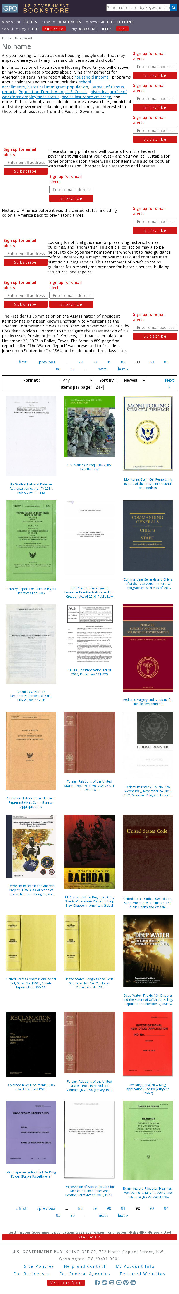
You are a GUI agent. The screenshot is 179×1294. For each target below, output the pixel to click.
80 (94, 362)
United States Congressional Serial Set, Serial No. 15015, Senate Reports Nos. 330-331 (31, 983)
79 (80, 362)
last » (123, 369)
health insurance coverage (86, 96)
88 (80, 1208)
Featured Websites (142, 1273)
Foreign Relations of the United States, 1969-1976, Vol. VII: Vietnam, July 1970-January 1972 (89, 1085)
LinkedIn (133, 1282)
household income (91, 77)
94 (166, 1208)
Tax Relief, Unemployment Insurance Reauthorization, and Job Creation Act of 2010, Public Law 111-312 (89, 592)
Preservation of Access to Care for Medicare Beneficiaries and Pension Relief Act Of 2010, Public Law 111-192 (89, 1191)
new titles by (33, 29)
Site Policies (39, 1266)
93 (152, 1208)
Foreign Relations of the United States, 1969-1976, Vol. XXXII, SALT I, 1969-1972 (89, 785)
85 (166, 362)
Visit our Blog (66, 1282)
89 (94, 1208)
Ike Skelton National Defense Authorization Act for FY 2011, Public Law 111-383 (31, 488)
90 (109, 1208)
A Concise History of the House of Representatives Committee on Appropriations (31, 802)
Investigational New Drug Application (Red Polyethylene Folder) (147, 1089)
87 (72, 369)
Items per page (75, 387)
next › (103, 369)
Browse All (19, 22)
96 (72, 1215)
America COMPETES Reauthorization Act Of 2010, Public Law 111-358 (31, 696)
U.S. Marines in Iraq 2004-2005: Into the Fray (89, 467)
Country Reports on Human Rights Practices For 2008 (31, 591)
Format (31, 380)
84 (152, 362)
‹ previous (46, 362)
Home (7, 38)
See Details (89, 1237)
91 (123, 1208)
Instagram (111, 1282)
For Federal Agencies (84, 1273)
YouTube (119, 1282)
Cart (122, 29)
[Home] (37, 11)
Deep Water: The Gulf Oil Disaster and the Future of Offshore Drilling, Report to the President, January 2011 (148, 999)
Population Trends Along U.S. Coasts (53, 91)
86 (58, 369)
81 (109, 362)
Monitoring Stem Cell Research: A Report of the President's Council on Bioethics (148, 483)
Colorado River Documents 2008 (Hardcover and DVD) (31, 1087)
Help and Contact (85, 1266)
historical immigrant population (57, 87)
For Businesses (32, 1273)
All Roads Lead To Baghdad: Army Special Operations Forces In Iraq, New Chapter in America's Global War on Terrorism (89, 901)
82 (123, 362)
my (85, 29)
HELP (107, 29)
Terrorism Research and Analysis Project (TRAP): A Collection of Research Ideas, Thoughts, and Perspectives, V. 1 (31, 890)
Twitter (104, 1282)
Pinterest (126, 1282)
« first (21, 362)
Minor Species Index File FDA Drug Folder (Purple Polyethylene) (31, 1174)
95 (58, 1215)
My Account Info (135, 1266)
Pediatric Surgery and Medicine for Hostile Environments (148, 701)
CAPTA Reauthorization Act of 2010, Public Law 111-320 (89, 672)
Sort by (107, 380)
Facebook (97, 1282)
